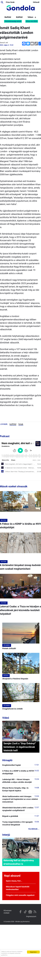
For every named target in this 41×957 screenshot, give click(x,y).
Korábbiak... (33, 829)
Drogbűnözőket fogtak (11, 765)
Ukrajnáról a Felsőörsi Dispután (15, 679)
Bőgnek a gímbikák (10, 816)
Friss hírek (10, 2)
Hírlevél (36, 2)
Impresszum (31, 916)
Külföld (19, 17)
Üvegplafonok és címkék (12, 709)
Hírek (20, 424)
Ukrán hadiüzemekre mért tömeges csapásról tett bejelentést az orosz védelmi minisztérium (20, 799)
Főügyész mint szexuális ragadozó (20, 895)
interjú (6, 675)
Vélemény (32, 17)
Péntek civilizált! (9, 648)
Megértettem (33, 952)
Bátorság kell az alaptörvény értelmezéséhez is (18, 862)
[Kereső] (2, 2)
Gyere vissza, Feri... (14, 881)
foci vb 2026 (32, 21)
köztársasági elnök (13, 21)
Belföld (8, 17)
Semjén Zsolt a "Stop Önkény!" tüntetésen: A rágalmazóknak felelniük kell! (19, 747)
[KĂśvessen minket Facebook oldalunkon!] (20, 912)
